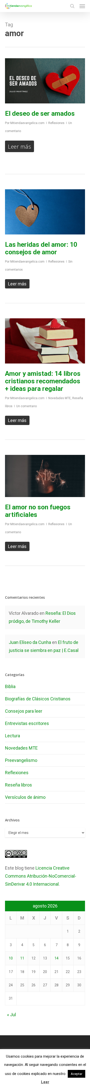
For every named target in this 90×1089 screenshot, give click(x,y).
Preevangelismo (21, 760)
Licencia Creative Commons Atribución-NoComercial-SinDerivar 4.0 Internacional (40, 876)
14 (56, 958)
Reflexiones (56, 123)
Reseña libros (18, 785)
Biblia (10, 686)
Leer (45, 1082)
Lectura (12, 735)
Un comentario (26, 406)
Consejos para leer (23, 711)
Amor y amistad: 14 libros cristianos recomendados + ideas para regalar (42, 381)
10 (11, 958)
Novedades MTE (59, 398)
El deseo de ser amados (40, 113)
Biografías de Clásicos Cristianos (37, 698)
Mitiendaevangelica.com (27, 123)
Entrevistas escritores (27, 723)
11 (22, 958)
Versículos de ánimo (25, 797)
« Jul (11, 1014)
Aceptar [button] (76, 1074)
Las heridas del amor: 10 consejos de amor (41, 248)
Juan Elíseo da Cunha (30, 642)
